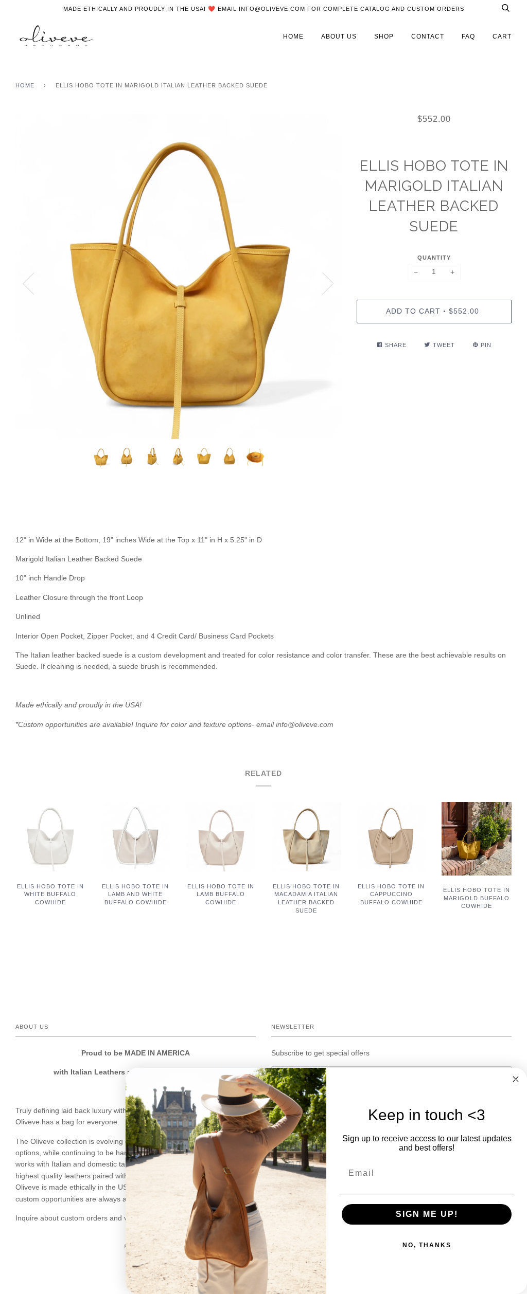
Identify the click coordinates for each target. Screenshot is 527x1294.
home (293, 36)
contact (427, 36)
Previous (28, 284)
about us (339, 36)
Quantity (434, 257)
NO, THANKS (426, 1245)
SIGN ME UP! (427, 1214)
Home (24, 85)
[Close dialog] (516, 1079)
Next (328, 284)
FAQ (468, 36)
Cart (502, 36)
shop (384, 36)
